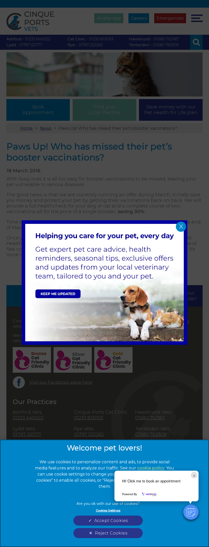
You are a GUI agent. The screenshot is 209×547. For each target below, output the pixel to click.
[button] (191, 512)
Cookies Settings (108, 510)
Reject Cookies (111, 533)
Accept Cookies (111, 520)
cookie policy (150, 468)
